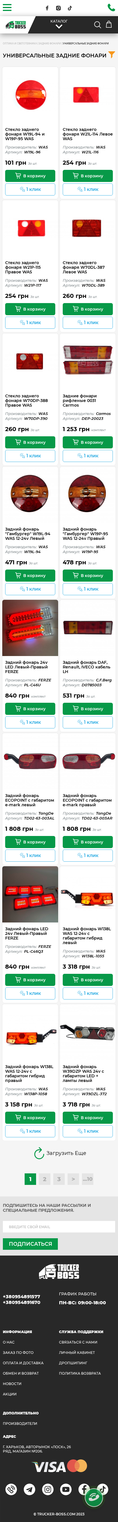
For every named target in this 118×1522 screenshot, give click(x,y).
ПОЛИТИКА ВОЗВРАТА (80, 1373)
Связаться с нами (78, 1342)
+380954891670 (21, 1302)
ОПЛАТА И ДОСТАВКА (23, 1363)
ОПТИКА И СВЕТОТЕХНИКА (20, 43)
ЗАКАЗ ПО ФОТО (18, 1352)
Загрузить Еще (66, 1153)
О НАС (9, 1342)
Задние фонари (50, 43)
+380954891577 (21, 1296)
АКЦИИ (10, 1394)
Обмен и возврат (21, 1373)
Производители (20, 1423)
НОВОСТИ (12, 1384)
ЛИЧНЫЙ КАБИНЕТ (77, 1352)
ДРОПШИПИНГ (73, 1363)
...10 (88, 1179)
